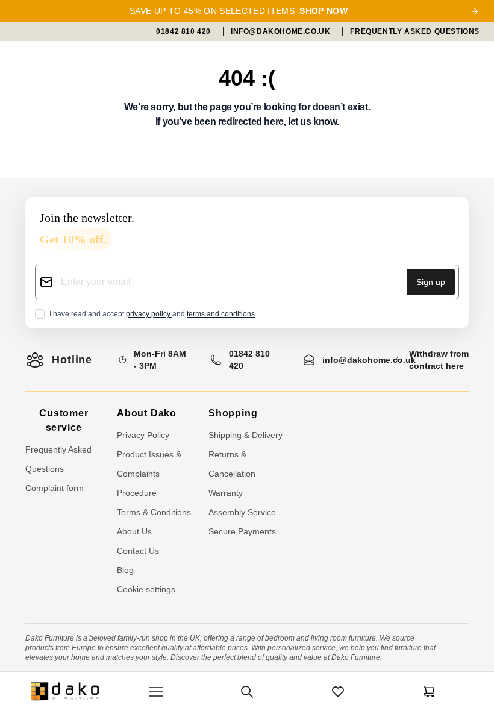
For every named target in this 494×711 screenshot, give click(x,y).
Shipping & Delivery (245, 435)
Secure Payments (242, 531)
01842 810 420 (249, 360)
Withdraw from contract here (439, 360)
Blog (125, 570)
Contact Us (138, 551)
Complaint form (54, 488)
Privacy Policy (143, 435)
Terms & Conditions (154, 512)
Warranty (225, 493)
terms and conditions (221, 314)
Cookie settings (146, 589)
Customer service (63, 420)
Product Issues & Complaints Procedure (149, 473)
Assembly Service (242, 512)
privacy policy (149, 314)
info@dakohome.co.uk (369, 360)
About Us (134, 531)
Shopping (232, 413)
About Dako (147, 413)
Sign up (430, 282)
